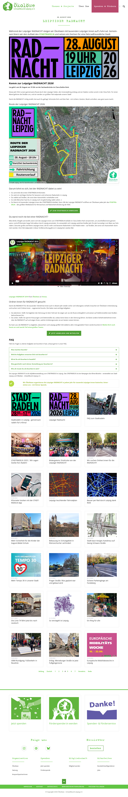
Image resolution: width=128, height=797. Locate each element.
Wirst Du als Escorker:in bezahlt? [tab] (23, 359)
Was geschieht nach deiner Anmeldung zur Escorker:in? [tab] (32, 364)
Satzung (15, 770)
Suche (124, 4)
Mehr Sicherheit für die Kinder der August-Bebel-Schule (25, 541)
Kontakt (39, 786)
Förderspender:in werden (63, 723)
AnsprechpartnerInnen (20, 774)
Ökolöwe (36, 297)
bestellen (95, 748)
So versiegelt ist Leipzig (59, 620)
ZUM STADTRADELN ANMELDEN (65, 211)
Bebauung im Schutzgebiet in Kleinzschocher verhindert (61, 541)
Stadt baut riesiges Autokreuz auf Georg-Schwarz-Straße (101, 541)
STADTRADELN (46, 34)
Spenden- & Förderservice (101, 723)
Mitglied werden (74, 766)
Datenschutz (52, 786)
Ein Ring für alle (93, 620)
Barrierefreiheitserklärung (73, 786)
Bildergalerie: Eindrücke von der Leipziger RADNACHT (62, 461)
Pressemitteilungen (96, 786)
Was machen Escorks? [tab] (19, 350)
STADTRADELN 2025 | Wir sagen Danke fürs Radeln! (24, 461)
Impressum (28, 786)
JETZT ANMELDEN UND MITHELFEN (65, 333)
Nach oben (64, 781)
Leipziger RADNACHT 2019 (18, 297)
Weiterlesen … (29, 450)
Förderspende (45, 770)
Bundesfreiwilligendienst (105, 766)
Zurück (49, 671)
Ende (90, 671)
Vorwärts (81, 671)
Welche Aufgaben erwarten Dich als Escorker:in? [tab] (29, 354)
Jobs (98, 770)
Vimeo (44, 297)
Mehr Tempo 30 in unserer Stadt (24, 580)
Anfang (41, 671)
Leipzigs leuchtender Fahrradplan (63, 500)
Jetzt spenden (18, 723)
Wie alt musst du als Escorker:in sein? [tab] (25, 369)
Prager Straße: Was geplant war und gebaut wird (62, 581)
